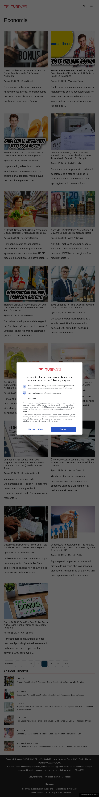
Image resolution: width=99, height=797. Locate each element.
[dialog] (49, 398)
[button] (49, 398)
